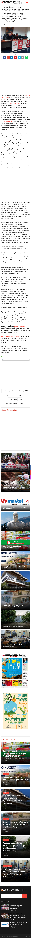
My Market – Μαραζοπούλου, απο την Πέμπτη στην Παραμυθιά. (18, 924)
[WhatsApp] (26, 57)
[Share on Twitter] (19, 57)
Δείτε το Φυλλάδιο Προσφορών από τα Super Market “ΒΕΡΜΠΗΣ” (14, 753)
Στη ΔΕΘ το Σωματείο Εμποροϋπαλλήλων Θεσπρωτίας (16, 906)
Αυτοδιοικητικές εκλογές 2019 (20, 391)
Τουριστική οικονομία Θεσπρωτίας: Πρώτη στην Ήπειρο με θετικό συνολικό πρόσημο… (14, 488)
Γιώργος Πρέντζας (10, 395)
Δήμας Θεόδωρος (19, 326)
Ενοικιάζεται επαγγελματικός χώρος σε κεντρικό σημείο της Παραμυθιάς (13, 606)
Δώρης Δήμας (21, 395)
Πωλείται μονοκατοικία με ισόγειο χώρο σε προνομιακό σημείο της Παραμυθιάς (14, 586)
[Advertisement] (15, 79)
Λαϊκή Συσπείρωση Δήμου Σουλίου (15, 403)
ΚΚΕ (4, 99)
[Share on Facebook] (4, 57)
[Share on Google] (8, 57)
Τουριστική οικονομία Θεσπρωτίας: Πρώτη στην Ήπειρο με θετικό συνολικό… (18, 915)
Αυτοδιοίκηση (6, 391)
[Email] (22, 57)
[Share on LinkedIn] (11, 57)
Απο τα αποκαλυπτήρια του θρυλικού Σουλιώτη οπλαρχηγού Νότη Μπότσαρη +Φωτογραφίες (15, 527)
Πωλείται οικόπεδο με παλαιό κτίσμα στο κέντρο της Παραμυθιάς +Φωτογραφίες (13, 625)
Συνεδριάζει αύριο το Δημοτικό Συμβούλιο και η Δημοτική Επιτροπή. (14, 871)
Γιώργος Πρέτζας (7, 121)
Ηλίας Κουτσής (13, 399)
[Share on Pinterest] (15, 57)
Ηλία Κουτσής (15, 336)
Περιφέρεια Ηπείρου (14, 103)
